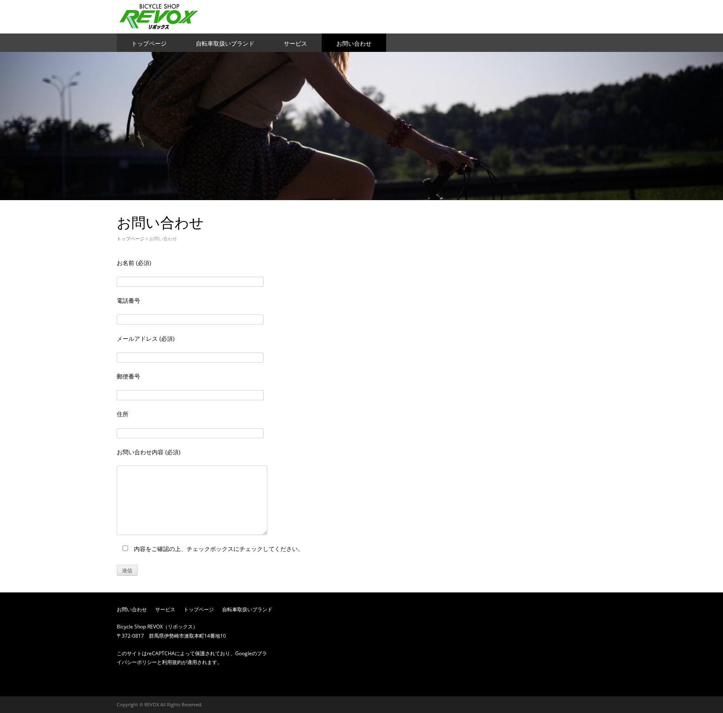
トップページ (149, 43)
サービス (295, 43)
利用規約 (172, 662)
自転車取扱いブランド (225, 43)
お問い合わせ (354, 43)
